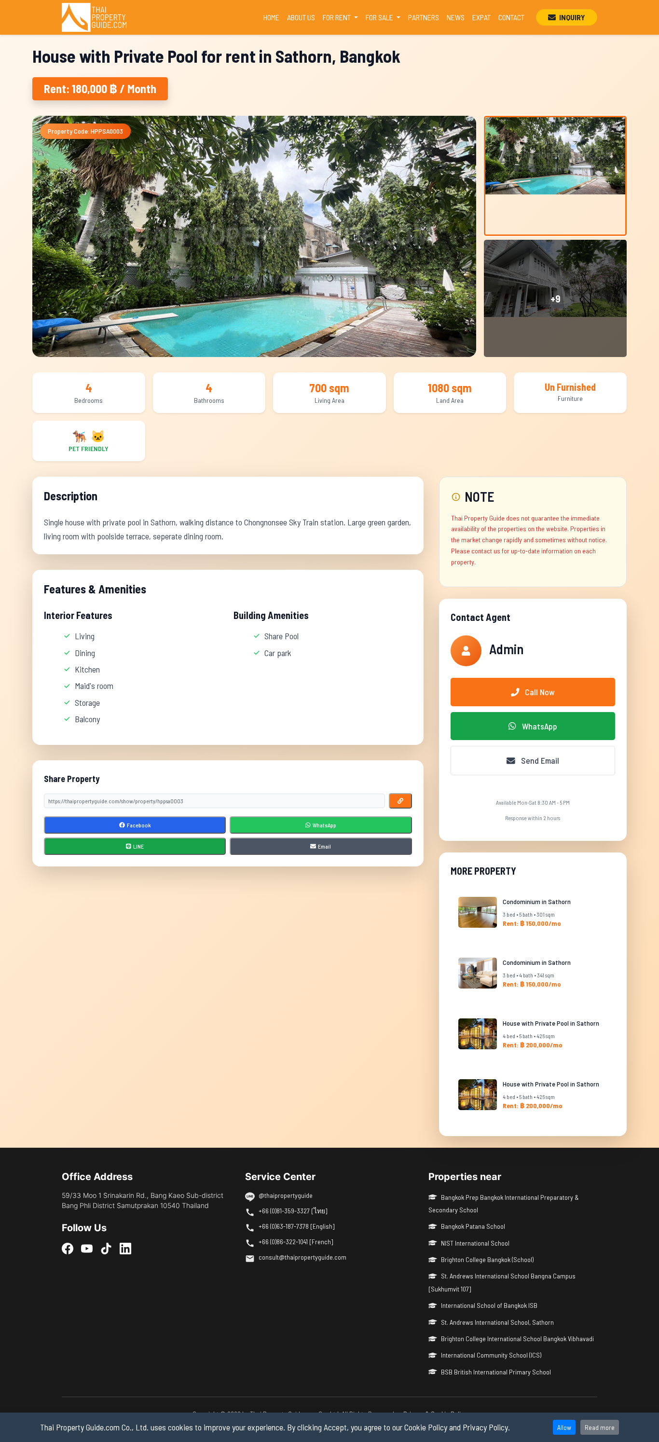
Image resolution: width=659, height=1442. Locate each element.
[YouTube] (87, 1248)
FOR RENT (337, 17)
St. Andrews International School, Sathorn (497, 1322)
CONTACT (511, 17)
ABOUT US (301, 17)
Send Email (539, 760)
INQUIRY (571, 17)
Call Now (539, 692)
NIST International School (475, 1243)
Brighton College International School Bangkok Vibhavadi (517, 1338)
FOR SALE (380, 17)
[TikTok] (106, 1248)
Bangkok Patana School (473, 1226)
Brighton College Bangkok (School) (487, 1259)
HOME (273, 17)
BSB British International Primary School (496, 1372)
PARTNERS (423, 17)
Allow (564, 1427)
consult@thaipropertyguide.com (302, 1257)
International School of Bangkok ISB (489, 1305)
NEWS (456, 17)
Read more (600, 1427)
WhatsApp (538, 726)
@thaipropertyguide (286, 1195)
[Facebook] (67, 1248)
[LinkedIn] (125, 1248)
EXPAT (481, 17)
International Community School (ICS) (491, 1355)
